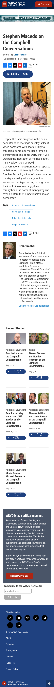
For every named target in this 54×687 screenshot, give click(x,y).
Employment (11, 650)
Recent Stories (15, 328)
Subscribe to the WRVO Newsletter (23, 586)
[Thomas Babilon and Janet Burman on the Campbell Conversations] (39, 398)
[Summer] (27, 18)
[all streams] (50, 683)
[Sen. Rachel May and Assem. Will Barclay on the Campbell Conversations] (16, 398)
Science (32, 350)
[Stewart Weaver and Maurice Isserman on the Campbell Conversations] (39, 338)
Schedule (10, 644)
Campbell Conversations (23, 205)
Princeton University (21, 218)
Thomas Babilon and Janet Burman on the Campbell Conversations (38, 418)
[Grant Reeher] (9, 250)
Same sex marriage (21, 212)
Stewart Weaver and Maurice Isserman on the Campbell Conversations (37, 360)
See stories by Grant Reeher (34, 305)
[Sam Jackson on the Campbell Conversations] (16, 338)
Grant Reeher (20, 54)
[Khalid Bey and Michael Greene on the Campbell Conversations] (16, 458)
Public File (10, 663)
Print (35, 64)
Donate (45, 4)
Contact (9, 657)
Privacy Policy (12, 669)
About (8, 638)
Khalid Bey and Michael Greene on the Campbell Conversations (15, 478)
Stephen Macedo (20, 225)
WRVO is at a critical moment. (24, 515)
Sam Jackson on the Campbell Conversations (14, 356)
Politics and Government (16, 350)
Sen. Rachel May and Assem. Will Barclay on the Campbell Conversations (14, 420)
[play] (4, 683)
